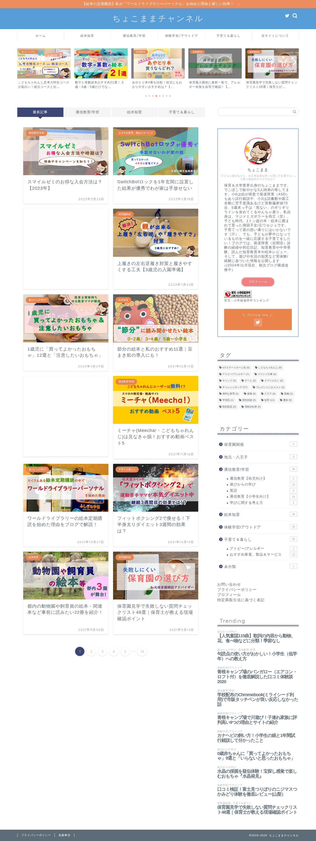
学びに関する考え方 (262, 503)
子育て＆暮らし (229, 35)
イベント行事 (267, 374)
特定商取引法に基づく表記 (241, 600)
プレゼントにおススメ (270, 387)
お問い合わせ (229, 584)
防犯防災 (229, 406)
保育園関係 (259, 444)
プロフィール (258, 281)
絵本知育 (87, 35)
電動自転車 (253, 406)
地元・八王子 (259, 457)
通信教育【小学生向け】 (262, 496)
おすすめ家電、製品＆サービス (262, 554)
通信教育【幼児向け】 (262, 478)
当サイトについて (275, 35)
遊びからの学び (262, 484)
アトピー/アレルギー (235, 374)
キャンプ (229, 380)
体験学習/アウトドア (181, 35)
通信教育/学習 (134, 35)
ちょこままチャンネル (158, 18)
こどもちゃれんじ (270, 367)
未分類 (259, 566)
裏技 (287, 400)
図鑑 (288, 393)
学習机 (228, 400)
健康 (251, 393)
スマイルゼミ (273, 380)
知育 (269, 400)
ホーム (41, 35)
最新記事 (40, 112)
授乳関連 (249, 400)
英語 (262, 490)
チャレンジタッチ (234, 387)
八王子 (270, 393)
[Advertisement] (65, 249)
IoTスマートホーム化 (236, 367)
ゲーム (250, 380)
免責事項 (64, 835)
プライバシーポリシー (237, 589)
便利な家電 (230, 393)
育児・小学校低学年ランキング (246, 300)
